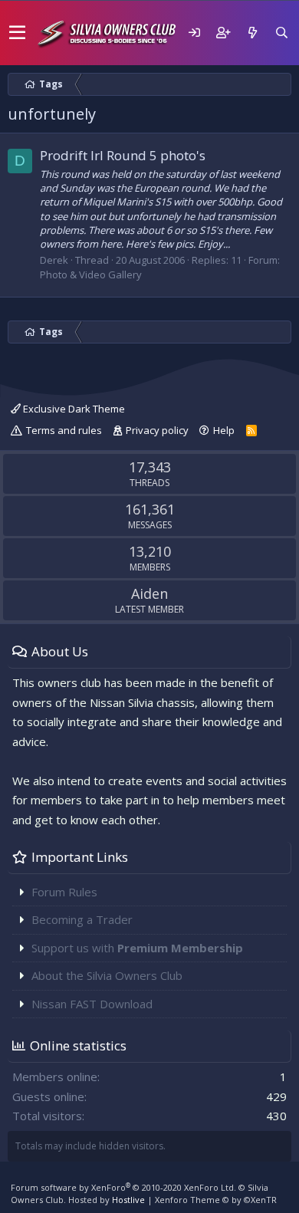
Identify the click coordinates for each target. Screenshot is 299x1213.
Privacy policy (157, 430)
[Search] (281, 32)
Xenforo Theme (216, 1199)
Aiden (149, 593)
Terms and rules (64, 430)
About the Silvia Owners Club (106, 975)
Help (224, 430)
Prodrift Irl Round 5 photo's (122, 155)
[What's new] (252, 32)
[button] (17, 33)
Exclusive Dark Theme (73, 409)
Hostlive (128, 1199)
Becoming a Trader (82, 919)
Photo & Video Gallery (91, 274)
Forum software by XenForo (123, 1187)
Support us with (137, 947)
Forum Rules (64, 891)
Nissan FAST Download (92, 1003)
